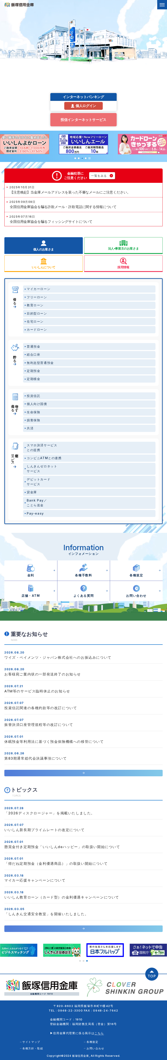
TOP (152, 976)
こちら (99, 1033)
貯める (15, 357)
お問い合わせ (95, 1048)
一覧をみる (99, 175)
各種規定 (92, 1041)
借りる (15, 299)
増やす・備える (15, 406)
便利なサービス (15, 457)
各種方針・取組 (32, 1048)
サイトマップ (31, 1041)
